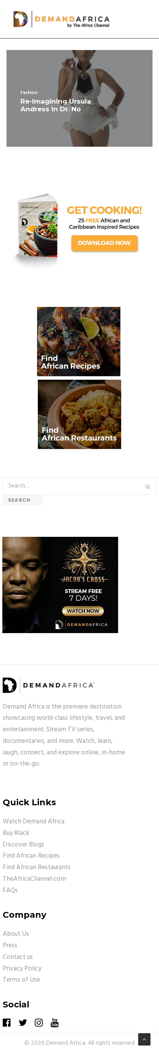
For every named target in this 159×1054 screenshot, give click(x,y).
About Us (16, 934)
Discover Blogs (23, 845)
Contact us (18, 957)
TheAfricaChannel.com (34, 879)
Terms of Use (21, 980)
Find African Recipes (31, 856)
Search (22, 500)
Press (10, 945)
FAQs (10, 890)
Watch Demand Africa (33, 821)
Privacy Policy (22, 969)
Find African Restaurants (37, 867)
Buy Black (16, 833)
